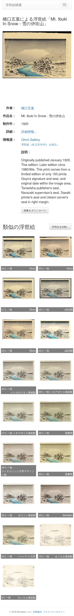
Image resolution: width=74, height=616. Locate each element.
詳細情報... (29, 131)
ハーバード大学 (27, 556)
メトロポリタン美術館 (23, 392)
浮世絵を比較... (60, 227)
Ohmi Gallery (30, 139)
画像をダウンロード (35, 210)
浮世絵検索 (14, 4)
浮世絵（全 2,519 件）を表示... (40, 144)
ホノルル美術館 (64, 556)
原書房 (69, 433)
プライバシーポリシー (54, 611)
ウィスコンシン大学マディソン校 (17, 472)
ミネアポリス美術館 (61, 392)
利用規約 (37, 611)
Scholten (68, 515)
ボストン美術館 (27, 515)
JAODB (68, 309)
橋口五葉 (27, 107)
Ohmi (32, 268)
